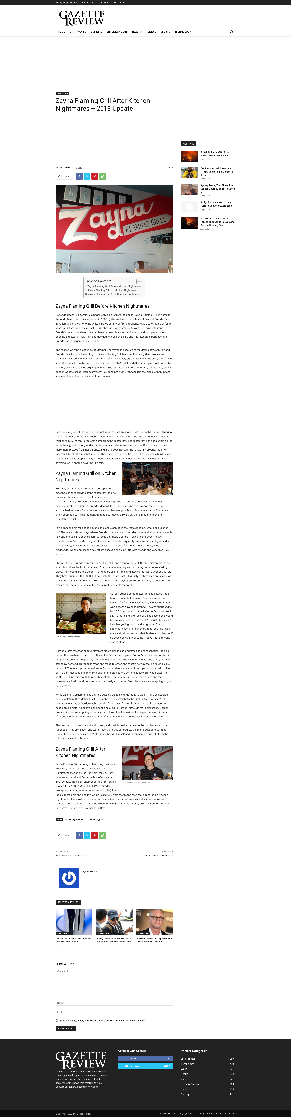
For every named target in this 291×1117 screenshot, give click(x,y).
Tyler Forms (64, 167)
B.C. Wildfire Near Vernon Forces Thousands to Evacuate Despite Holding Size (217, 222)
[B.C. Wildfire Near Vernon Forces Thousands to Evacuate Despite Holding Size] (189, 223)
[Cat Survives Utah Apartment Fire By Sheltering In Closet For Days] (189, 172)
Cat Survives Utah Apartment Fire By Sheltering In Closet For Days (217, 171)
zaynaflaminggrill (94, 819)
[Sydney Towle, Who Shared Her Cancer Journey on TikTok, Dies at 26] (189, 189)
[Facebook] (79, 176)
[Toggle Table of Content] (137, 281)
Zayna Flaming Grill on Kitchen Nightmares (113, 290)
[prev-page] (58, 950)
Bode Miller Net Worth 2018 (71, 855)
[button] (231, 32)
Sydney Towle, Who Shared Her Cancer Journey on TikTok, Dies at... (217, 188)
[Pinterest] (94, 176)
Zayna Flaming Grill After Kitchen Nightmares (114, 294)
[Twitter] (87, 176)
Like (168, 1058)
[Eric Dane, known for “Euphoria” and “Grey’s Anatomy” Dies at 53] (154, 922)
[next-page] (63, 950)
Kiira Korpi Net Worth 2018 (158, 855)
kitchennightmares (74, 819)
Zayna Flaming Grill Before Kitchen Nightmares (114, 286)
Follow (166, 1066)
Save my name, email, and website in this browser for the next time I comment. (103, 1020)
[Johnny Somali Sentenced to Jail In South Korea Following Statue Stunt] (114, 922)
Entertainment (62, 93)
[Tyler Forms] (69, 878)
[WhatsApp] (102, 176)
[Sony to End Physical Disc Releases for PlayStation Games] (74, 922)
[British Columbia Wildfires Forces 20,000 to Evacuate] (189, 156)
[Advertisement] (145, 61)
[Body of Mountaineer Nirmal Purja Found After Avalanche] (189, 206)
